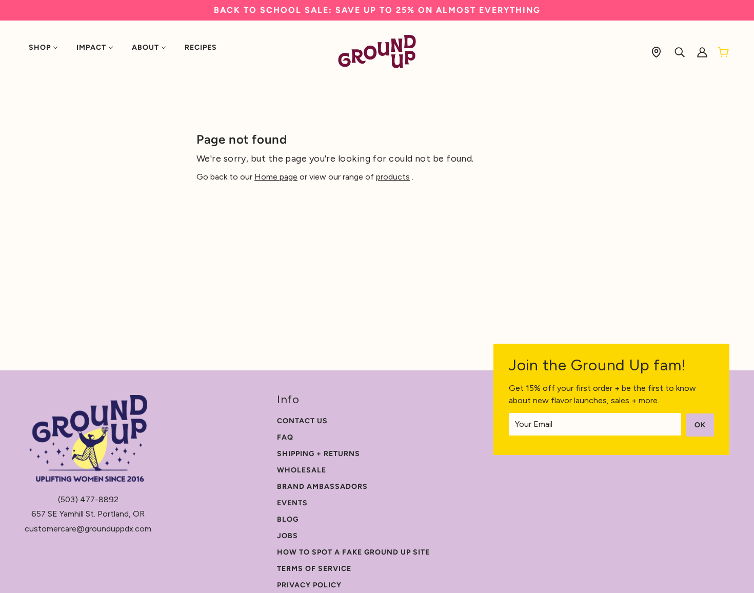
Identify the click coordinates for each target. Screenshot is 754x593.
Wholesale (301, 470)
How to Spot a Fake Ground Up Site (353, 552)
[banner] (377, 51)
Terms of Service (314, 568)
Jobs (287, 535)
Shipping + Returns (318, 453)
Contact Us (302, 421)
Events (292, 503)
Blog (288, 519)
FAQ (285, 437)
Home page (275, 177)
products (393, 177)
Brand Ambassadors (322, 486)
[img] (656, 51)
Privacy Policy (309, 585)
